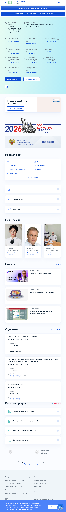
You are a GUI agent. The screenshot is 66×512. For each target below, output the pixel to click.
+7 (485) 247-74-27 (13, 42)
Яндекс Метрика (34, 503)
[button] (52, 2)
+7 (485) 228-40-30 (31, 43)
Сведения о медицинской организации (18, 477)
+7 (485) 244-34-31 (13, 72)
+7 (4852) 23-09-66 (15, 376)
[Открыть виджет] (60, 507)
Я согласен (54, 507)
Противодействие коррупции (33, 464)
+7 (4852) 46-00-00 (15, 399)
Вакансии (37, 477)
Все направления (33, 177)
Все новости (57, 264)
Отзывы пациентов (40, 480)
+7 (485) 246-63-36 (50, 62)
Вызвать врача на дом (31, 79)
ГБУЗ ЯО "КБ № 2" (19, 1)
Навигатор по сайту (40, 483)
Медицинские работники (13, 483)
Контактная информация (13, 486)
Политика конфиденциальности (43, 499)
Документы (38, 486)
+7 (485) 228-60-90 (13, 62)
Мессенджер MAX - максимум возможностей (32, 8)
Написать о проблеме (15, 108)
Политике (29, 509)
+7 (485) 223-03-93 (50, 51)
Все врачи (57, 220)
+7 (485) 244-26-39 (31, 62)
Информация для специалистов (16, 493)
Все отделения (56, 329)
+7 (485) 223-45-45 (50, 42)
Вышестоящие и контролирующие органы (46, 491)
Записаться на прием (13, 79)
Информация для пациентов (14, 480)
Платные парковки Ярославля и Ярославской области (31, 13)
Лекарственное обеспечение (15, 490)
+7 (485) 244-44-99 (31, 53)
